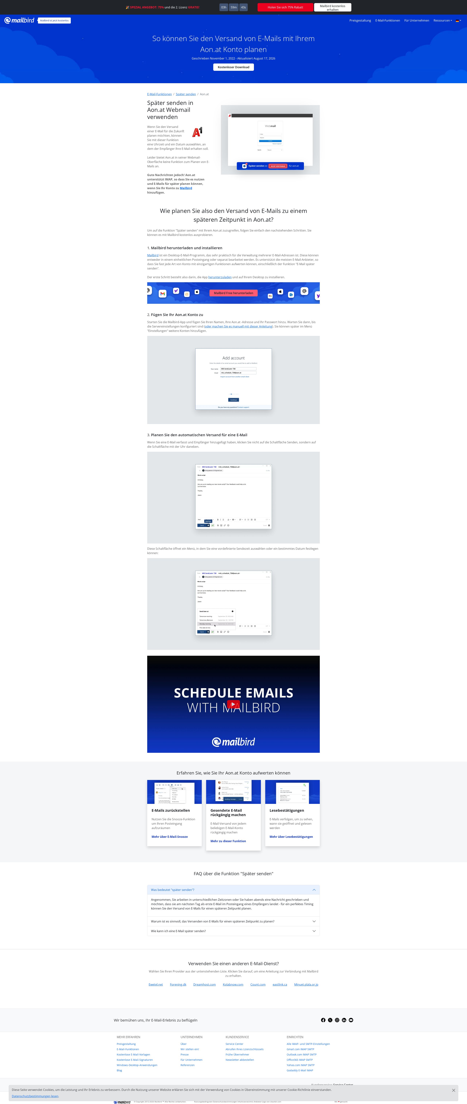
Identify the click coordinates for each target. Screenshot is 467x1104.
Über (184, 1044)
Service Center (234, 1044)
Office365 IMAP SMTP (300, 1059)
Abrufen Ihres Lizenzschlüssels (245, 1049)
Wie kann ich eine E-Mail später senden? (178, 931)
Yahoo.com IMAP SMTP (300, 1065)
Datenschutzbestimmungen (225, 1101)
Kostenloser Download (233, 67)
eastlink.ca (280, 984)
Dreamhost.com (204, 984)
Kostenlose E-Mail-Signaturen (135, 1059)
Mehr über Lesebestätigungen (291, 837)
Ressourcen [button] (442, 20)
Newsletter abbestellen (240, 1059)
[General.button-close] (453, 1090)
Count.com (258, 984)
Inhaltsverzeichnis (245, 1101)
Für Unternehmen (416, 20)
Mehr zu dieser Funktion (228, 841)
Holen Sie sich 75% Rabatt (285, 7)
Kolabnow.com (233, 984)
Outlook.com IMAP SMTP (302, 1054)
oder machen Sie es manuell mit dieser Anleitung (238, 326)
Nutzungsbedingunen (203, 1101)
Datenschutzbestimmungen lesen (35, 1096)
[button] (458, 20)
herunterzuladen (220, 277)
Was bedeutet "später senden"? (172, 890)
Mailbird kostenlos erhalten (332, 7)
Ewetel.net (156, 984)
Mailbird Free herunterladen (233, 293)
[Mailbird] (19, 20)
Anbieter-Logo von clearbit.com (267, 1101)
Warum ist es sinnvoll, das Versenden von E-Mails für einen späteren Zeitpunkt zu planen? (212, 921)
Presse (185, 1054)
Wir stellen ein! (190, 1049)
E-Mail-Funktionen (387, 20)
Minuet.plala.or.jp (306, 984)
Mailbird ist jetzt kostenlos (54, 20)
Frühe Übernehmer (237, 1054)
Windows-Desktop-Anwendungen (137, 1065)
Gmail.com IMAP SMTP (300, 1049)
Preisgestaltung (360, 20)
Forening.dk (178, 984)
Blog (119, 1070)
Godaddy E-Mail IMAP (300, 1070)
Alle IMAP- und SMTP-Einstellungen (308, 1044)
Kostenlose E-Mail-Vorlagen (133, 1054)
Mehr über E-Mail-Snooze (170, 837)
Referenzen (188, 1065)
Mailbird (186, 188)
